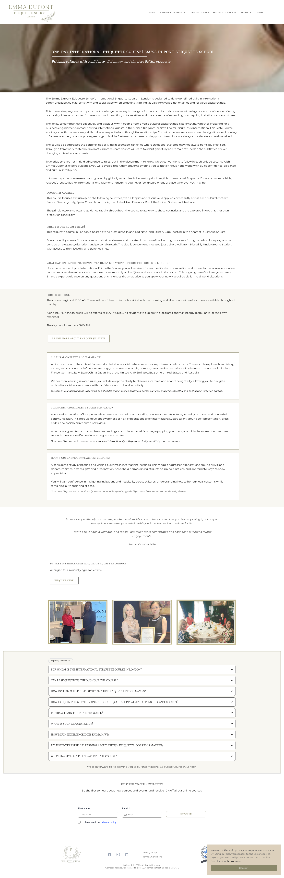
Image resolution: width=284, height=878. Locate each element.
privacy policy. (109, 822)
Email (126, 808)
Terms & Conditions (152, 857)
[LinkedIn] (126, 854)
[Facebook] (109, 854)
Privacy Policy (150, 852)
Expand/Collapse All (60, 660)
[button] (184, 12)
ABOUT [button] (245, 12)
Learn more (234, 861)
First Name (84, 808)
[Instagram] (118, 854)
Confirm (243, 868)
